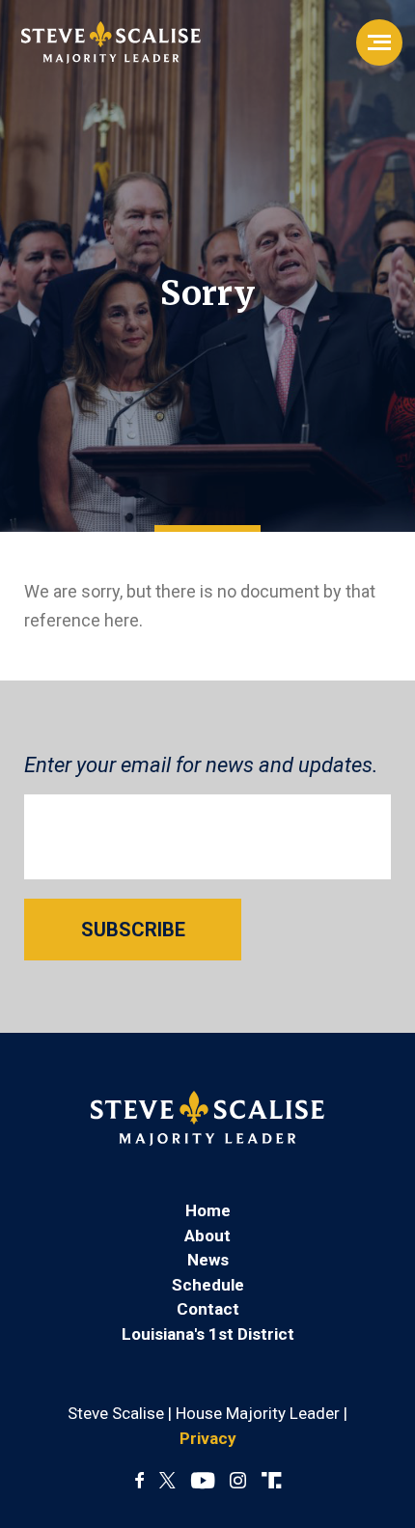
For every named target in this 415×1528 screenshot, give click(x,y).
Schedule (208, 1284)
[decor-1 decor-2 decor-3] (379, 42)
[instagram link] (238, 1481)
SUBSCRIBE (133, 929)
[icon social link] (271, 1481)
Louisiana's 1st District (208, 1334)
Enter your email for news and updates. (201, 765)
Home (208, 1210)
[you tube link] (202, 1481)
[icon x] (167, 1481)
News (208, 1259)
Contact (208, 1309)
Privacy (208, 1438)
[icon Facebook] (139, 1481)
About (207, 1235)
